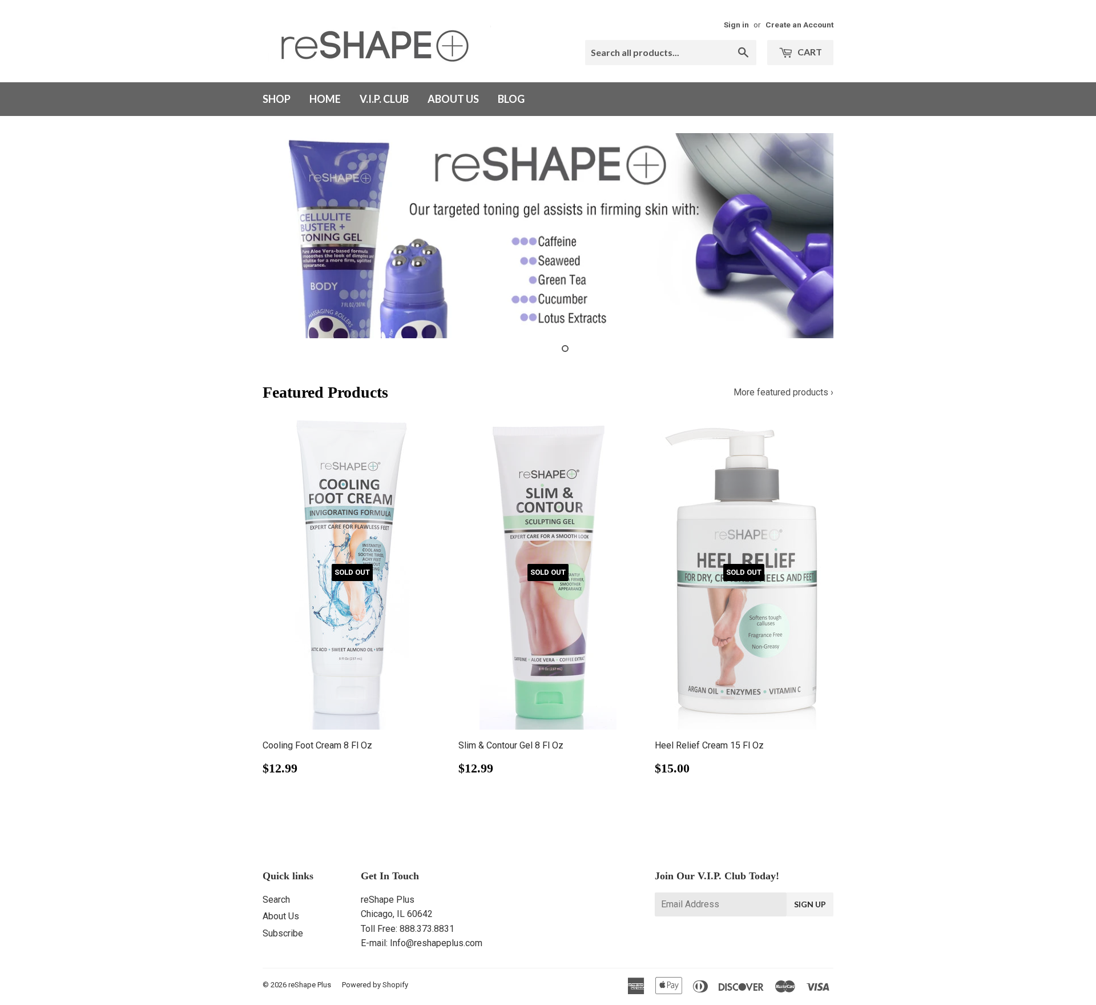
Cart (809, 51)
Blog (511, 99)
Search (276, 899)
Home (325, 99)
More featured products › (783, 392)
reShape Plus (309, 984)
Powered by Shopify (375, 984)
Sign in (736, 24)
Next (809, 235)
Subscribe (283, 933)
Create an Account (799, 24)
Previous (287, 235)
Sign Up (810, 904)
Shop (277, 99)
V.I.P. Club (384, 99)
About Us (453, 99)
